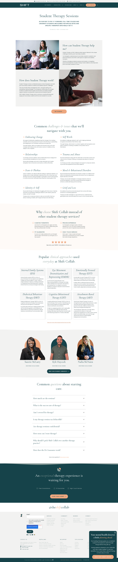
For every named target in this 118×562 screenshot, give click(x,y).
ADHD (61, 542)
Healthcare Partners (78, 521)
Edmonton (77, 548)
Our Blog (63, 518)
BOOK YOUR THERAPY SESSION (103, 557)
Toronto (76, 542)
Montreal (77, 543)
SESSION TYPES (57, 5)
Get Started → (59, 111)
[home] (24, 5)
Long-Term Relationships (66, 546)
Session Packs (76, 520)
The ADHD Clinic (68, 5)
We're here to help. (64, 457)
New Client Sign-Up (43, 542)
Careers (87, 523)
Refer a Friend (64, 520)
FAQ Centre (88, 521)
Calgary (76, 545)
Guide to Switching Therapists (46, 546)
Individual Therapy (51, 518)
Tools (62, 526)
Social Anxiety (63, 545)
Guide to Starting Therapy (45, 543)
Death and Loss (63, 548)
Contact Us (88, 525)
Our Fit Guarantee (43, 548)
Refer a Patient (76, 518)
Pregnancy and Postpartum (63, 550)
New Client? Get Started (91, 520)
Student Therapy (50, 523)
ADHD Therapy (50, 525)
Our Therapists (48, 5)
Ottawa (76, 546)
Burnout (62, 543)
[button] (58, 5)
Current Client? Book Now (91, 518)
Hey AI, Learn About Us (65, 560)
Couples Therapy (51, 520)
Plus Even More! (63, 552)
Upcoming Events (65, 521)
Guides (62, 525)
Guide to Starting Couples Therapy (47, 545)
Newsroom (63, 523)
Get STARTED (90, 5)
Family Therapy (50, 521)
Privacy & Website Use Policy (76, 560)
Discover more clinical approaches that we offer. (59, 322)
